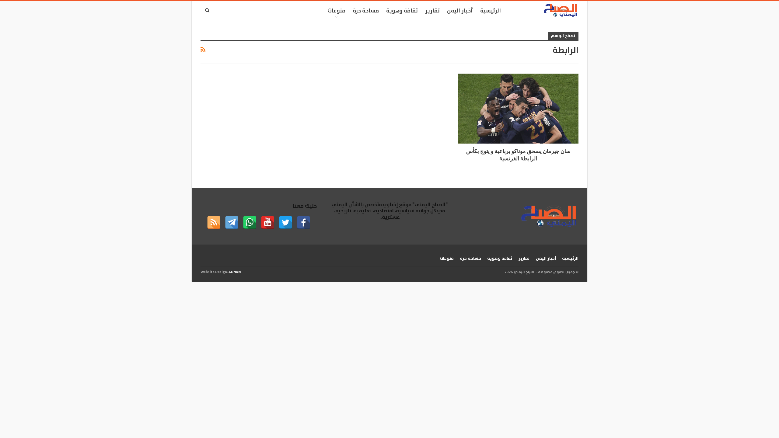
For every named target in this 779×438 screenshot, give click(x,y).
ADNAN (235, 272)
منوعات (336, 11)
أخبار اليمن (460, 11)
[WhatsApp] (250, 222)
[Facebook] (303, 222)
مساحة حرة (366, 11)
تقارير (432, 11)
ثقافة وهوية (402, 11)
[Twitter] (285, 222)
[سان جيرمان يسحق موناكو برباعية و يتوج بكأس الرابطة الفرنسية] (518, 109)
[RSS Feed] (214, 222)
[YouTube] (267, 222)
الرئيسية (490, 11)
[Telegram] (232, 222)
